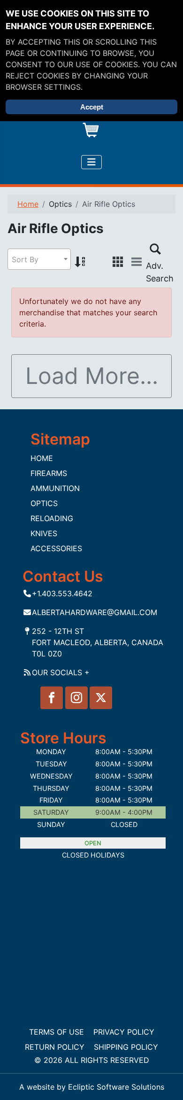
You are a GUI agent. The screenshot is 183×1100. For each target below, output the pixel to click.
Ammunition (55, 488)
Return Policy (54, 1047)
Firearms (48, 473)
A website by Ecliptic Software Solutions (91, 1087)
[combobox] (39, 259)
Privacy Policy (123, 1032)
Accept (91, 107)
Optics (44, 503)
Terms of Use (56, 1032)
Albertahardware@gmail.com (94, 612)
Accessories (56, 548)
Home (41, 458)
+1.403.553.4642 (62, 593)
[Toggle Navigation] (91, 162)
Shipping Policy (126, 1047)
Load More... (91, 376)
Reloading (51, 518)
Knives (43, 533)
